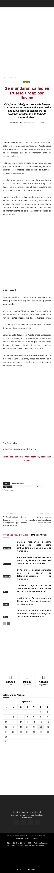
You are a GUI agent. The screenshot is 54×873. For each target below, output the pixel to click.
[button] (4, 3)
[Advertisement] (27, 46)
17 (6, 727)
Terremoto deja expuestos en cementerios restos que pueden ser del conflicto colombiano (34, 588)
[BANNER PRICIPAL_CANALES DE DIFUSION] (27, 13)
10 (6, 722)
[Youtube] (37, 822)
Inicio (4, 77)
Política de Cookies (22, 838)
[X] (30, 822)
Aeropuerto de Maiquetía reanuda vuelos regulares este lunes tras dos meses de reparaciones (34, 560)
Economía (6, 576)
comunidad (18, 487)
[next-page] (8, 623)
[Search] (50, 3)
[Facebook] (16, 822)
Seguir (27, 676)
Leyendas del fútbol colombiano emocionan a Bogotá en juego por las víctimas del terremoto (34, 613)
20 (27, 727)
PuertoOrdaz (8, 490)
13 (27, 722)
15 (41, 722)
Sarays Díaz (17, 122)
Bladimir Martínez (18, 484)
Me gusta (10, 676)
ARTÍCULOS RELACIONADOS (16, 535)
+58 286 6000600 (30, 870)
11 (13, 722)
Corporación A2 (40, 846)
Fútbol (5, 617)
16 (48, 722)
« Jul (4, 741)
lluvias (39, 487)
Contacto (35, 838)
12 (21, 722)
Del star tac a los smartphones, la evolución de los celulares (40, 520)
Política (5, 604)
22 (41, 727)
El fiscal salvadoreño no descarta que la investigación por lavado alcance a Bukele (15, 521)
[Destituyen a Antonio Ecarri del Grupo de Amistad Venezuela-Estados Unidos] (9, 601)
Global (5, 592)
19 (21, 727)
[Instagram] (23, 822)
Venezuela (6, 548)
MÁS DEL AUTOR (39, 535)
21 (34, 727)
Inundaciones (29, 487)
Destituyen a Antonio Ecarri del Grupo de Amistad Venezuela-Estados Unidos (34, 601)
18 (13, 727)
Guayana (12, 77)
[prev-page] (4, 623)
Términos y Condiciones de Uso (17, 836)
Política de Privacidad (38, 836)
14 (34, 722)
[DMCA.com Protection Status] (27, 866)
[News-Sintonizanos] (22, 667)
